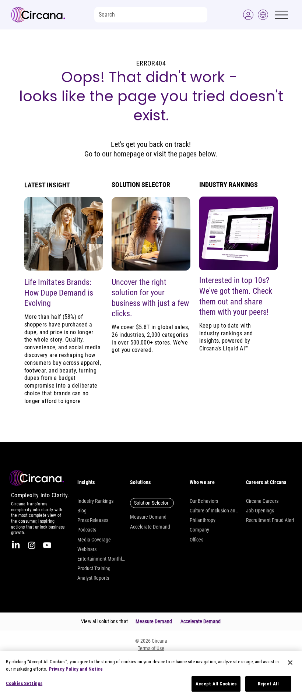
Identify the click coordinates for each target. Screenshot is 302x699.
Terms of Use (151, 648)
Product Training (93, 568)
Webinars (86, 549)
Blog (82, 510)
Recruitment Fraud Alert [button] (270, 520)
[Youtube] (47, 545)
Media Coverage (94, 540)
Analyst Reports (93, 578)
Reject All (268, 683)
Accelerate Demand (150, 527)
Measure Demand (148, 517)
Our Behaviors (204, 501)
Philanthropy (202, 520)
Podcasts (86, 530)
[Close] (290, 662)
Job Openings (260, 510)
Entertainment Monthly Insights (101, 559)
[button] (248, 15)
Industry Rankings (95, 501)
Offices (196, 540)
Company (199, 530)
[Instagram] (31, 545)
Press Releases (92, 520)
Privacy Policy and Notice (76, 669)
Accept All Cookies (216, 683)
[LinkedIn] (16, 545)
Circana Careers (262, 501)
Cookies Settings (24, 683)
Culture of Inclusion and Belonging (214, 510)
